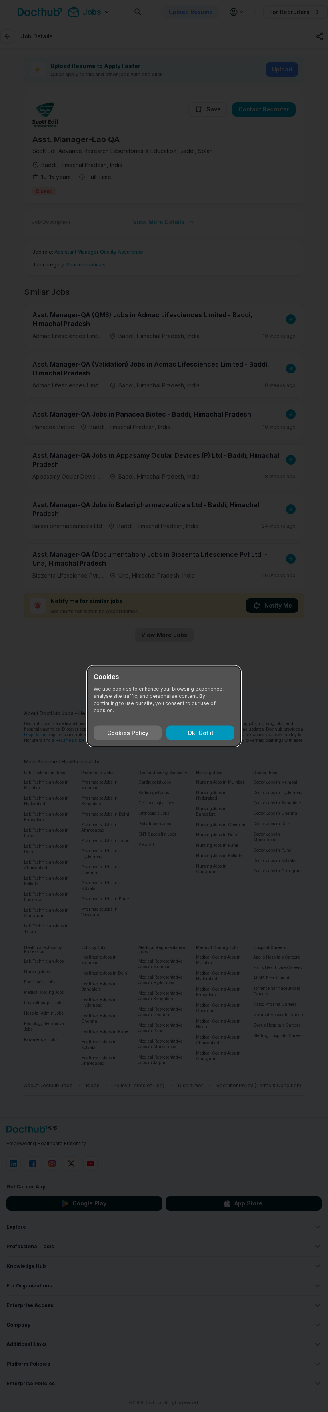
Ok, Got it (201, 732)
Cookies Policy (127, 732)
